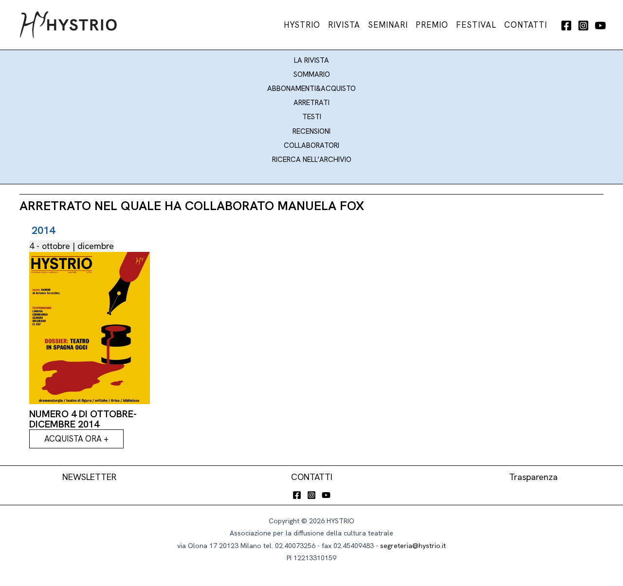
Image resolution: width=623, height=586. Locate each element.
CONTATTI (311, 476)
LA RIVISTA (311, 60)
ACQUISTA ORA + (76, 438)
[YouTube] (600, 25)
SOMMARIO (311, 74)
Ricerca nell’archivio (311, 159)
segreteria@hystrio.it (413, 545)
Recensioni (311, 131)
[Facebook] (566, 25)
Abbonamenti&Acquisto (311, 88)
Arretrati (311, 102)
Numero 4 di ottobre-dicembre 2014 (83, 419)
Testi (311, 117)
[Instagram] (583, 25)
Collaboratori (311, 145)
